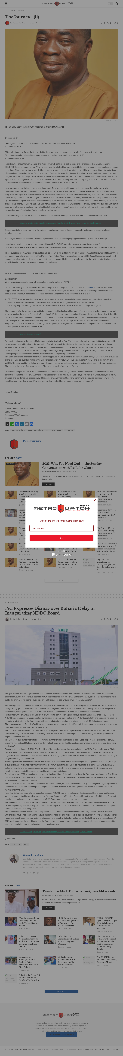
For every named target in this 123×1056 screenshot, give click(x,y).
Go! (61, 538)
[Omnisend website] (61, 553)
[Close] (95, 500)
